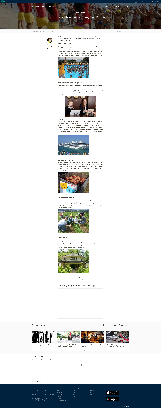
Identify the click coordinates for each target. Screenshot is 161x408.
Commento (35, 366)
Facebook (92, 390)
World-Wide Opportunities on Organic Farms (78, 200)
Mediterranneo (92, 131)
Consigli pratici (80, 21)
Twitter (91, 392)
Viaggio (74, 390)
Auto (74, 394)
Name (33, 363)
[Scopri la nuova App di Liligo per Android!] (112, 399)
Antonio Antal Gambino (63, 350)
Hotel (74, 392)
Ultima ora (59, 390)
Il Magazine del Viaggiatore (43, 7)
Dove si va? (75, 396)
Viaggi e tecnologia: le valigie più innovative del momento (67, 345)
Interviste (59, 398)
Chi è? (50, 50)
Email (82, 363)
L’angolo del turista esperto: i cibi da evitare (92, 345)
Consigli (117, 6)
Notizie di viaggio (109, 6)
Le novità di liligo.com (61, 400)
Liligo (35, 350)
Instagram (92, 394)
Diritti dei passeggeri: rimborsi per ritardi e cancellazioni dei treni (117, 345)
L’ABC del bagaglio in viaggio (41, 345)
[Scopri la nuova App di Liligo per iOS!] (112, 392)
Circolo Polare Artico (69, 133)
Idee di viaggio (124, 6)
